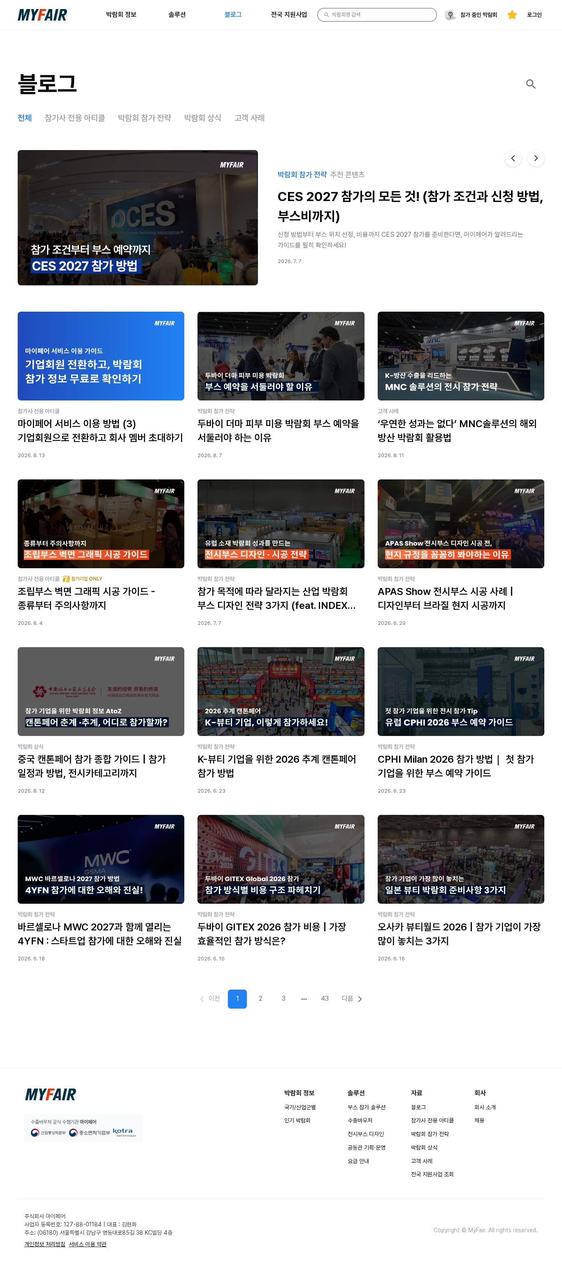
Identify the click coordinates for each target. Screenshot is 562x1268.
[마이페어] (50, 1094)
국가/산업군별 (300, 1107)
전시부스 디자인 (366, 1134)
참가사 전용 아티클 (432, 1120)
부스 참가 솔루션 (367, 1107)
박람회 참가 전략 (430, 1134)
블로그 (418, 1107)
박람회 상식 (424, 1147)
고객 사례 (421, 1161)
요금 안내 (358, 1161)
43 (325, 998)
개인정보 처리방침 (44, 1244)
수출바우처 (360, 1120)
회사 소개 (485, 1107)
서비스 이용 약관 (88, 1244)
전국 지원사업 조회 (432, 1174)
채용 (479, 1120)
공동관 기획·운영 (367, 1147)
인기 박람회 (297, 1120)
